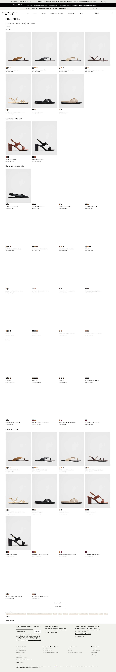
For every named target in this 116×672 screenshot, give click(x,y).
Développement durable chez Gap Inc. (75, 652)
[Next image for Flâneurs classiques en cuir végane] (82, 270)
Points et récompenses (47, 648)
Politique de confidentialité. (34, 640)
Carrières (69, 648)
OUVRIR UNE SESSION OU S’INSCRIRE (84, 1)
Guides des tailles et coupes (21, 657)
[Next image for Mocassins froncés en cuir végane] (56, 228)
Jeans (101, 614)
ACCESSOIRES (71, 13)
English (22, 662)
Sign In (86, 5)
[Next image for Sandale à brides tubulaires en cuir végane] (29, 91)
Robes (60, 614)
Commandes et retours (20, 652)
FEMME (35, 13)
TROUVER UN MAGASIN (51, 632)
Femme (7, 620)
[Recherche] (112, 13)
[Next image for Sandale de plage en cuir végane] (56, 49)
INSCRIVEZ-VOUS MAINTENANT (83, 633)
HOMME (44, 13)
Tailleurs (106, 614)
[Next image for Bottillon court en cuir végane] (29, 402)
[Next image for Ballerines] (109, 228)
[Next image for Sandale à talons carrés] (29, 138)
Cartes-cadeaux (19, 655)
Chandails (55, 614)
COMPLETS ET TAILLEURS (57, 13)
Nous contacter (94, 648)
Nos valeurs (70, 650)
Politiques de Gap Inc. (37, 667)
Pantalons (65, 614)
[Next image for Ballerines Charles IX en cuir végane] (29, 270)
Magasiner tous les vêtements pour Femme (16, 614)
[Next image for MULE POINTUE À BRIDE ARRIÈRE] (56, 186)
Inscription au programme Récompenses (50, 652)
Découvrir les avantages (47, 650)
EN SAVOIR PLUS (79, 636)
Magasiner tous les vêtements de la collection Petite (39, 614)
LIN (28, 13)
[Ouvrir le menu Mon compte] (101, 1)
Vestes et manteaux (93, 614)
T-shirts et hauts (83, 614)
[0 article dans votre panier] (104, 1)
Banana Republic (94, 652)
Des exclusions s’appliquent (99, 8)
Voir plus (7, 616)
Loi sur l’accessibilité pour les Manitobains (24, 667)
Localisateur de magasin (95, 650)
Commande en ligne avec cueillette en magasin (25, 659)
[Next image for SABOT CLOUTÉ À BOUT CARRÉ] (82, 186)
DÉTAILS (94, 1)
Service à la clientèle (19, 648)
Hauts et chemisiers (73, 614)
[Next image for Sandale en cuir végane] (82, 91)
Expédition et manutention (21, 650)
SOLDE (81, 13)
